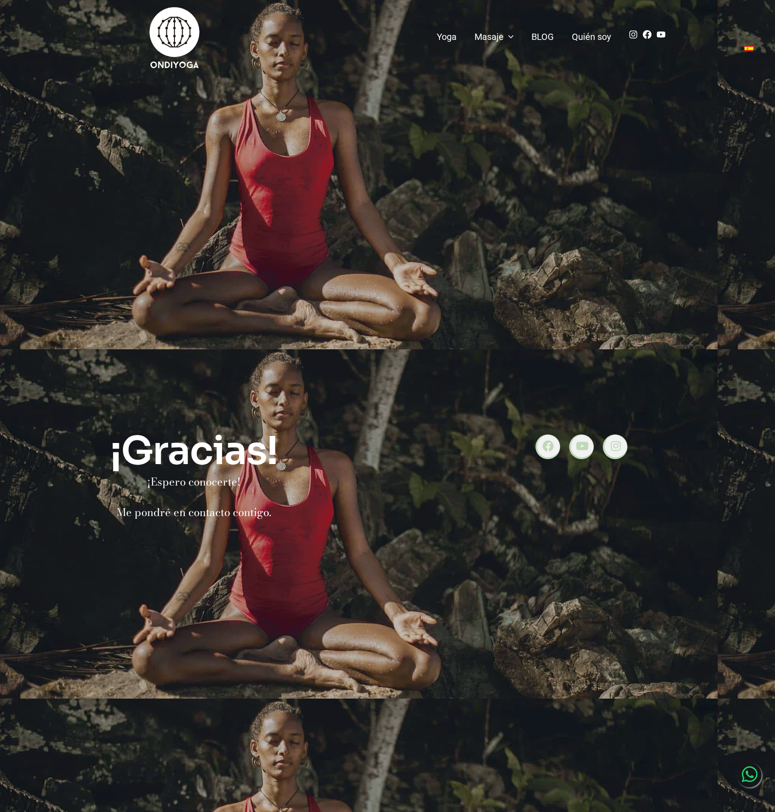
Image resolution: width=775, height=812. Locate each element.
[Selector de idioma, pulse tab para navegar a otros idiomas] (754, 48)
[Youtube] (661, 34)
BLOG (542, 36)
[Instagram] (633, 34)
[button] (509, 36)
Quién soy (591, 36)
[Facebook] (647, 34)
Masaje (489, 36)
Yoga (447, 36)
